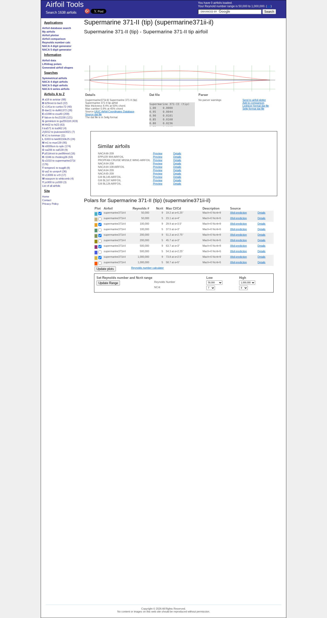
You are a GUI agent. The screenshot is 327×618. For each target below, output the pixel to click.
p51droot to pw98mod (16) (58, 153)
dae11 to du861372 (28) (57, 110)
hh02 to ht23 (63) (53, 124)
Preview (157, 153)
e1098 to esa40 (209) (55, 113)
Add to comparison (253, 102)
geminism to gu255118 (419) (60, 121)
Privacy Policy (50, 203)
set (269, 6)
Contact (46, 200)
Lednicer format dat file (255, 105)
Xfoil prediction (238, 212)
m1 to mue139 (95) (54, 142)
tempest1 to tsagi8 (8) (56, 167)
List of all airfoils (51, 185)
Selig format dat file (253, 108)
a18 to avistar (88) (54, 99)
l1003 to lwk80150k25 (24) (58, 139)
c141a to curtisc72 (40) (57, 106)
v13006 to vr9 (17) (54, 175)
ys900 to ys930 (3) (54, 182)
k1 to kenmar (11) (53, 135)
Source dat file (93, 114)
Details (177, 153)
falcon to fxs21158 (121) (57, 117)
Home (45, 196)
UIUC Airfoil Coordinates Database (114, 111)
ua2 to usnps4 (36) (54, 171)
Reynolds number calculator (147, 267)
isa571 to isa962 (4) (54, 128)
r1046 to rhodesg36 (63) (57, 157)
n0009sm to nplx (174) (56, 146)
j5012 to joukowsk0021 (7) (58, 131)
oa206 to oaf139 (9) (55, 149)
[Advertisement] (61, 296)
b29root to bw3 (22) (55, 103)
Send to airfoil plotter (254, 100)
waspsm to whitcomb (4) (58, 178)
